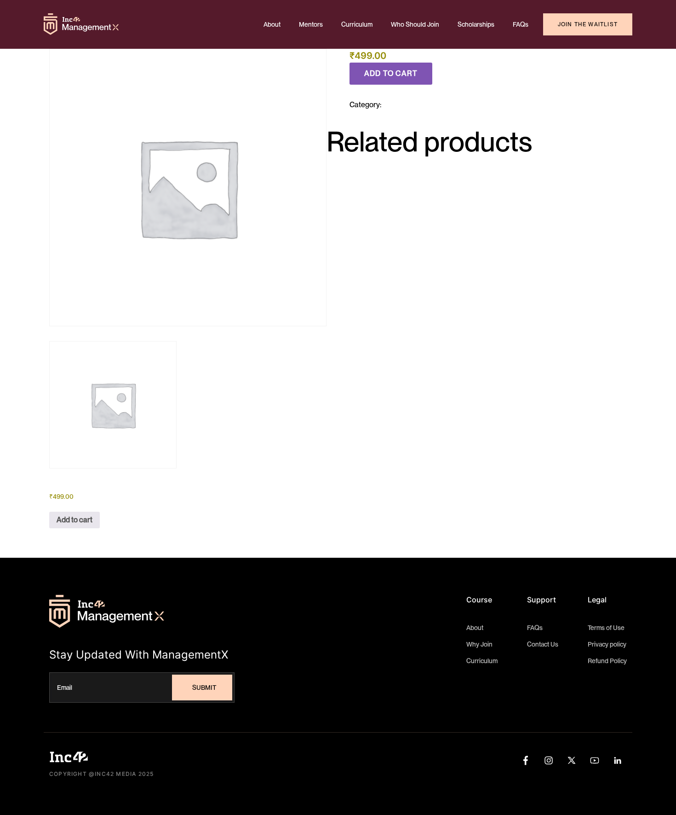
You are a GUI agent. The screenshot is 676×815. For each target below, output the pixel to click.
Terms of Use (606, 627)
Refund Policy (607, 661)
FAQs (520, 24)
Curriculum (356, 24)
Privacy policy (607, 644)
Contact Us (542, 644)
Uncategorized (406, 104)
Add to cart (391, 73)
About (272, 24)
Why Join (479, 644)
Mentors (311, 24)
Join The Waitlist (588, 24)
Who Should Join (415, 24)
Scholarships (476, 24)
